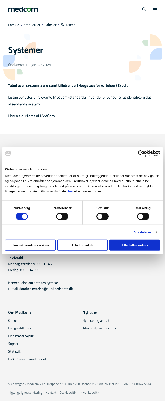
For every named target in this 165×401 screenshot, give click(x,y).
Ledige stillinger (19, 328)
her (70, 191)
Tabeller (51, 25)
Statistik (14, 352)
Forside (13, 25)
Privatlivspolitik (89, 393)
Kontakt (51, 393)
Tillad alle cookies (134, 245)
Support (14, 344)
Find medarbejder (21, 336)
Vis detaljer (142, 232)
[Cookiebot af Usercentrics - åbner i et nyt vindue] (141, 153)
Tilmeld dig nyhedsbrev (99, 328)
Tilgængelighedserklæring (25, 393)
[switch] (62, 216)
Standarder (32, 25)
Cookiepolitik (68, 393)
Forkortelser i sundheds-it (27, 359)
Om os (12, 321)
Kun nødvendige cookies (30, 245)
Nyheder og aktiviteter (99, 321)
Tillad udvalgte (82, 245)
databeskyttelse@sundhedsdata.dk (46, 289)
